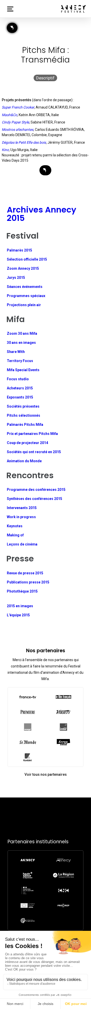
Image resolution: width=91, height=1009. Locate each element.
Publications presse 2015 (28, 582)
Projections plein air (24, 305)
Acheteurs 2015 (20, 388)
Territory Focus (20, 361)
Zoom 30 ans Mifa (22, 333)
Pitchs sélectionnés (23, 415)
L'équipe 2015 (18, 615)
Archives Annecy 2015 (41, 213)
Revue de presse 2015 (25, 573)
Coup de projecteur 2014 (27, 443)
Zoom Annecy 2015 (23, 268)
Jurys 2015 (16, 278)
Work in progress (21, 517)
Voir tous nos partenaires (46, 774)
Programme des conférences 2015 (36, 490)
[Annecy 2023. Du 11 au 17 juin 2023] (73, 9)
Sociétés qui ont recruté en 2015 (34, 452)
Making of (15, 535)
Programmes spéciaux (26, 296)
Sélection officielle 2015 (27, 259)
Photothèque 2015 (22, 591)
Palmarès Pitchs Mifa (25, 425)
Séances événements (24, 287)
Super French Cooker (18, 107)
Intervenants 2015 (22, 508)
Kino (5, 150)
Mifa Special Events (23, 370)
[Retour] (12, 28)
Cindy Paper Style (15, 122)
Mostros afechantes (17, 130)
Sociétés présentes (23, 406)
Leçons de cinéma (22, 544)
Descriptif (45, 77)
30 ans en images (21, 343)
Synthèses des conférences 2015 (34, 499)
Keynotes (14, 526)
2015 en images (20, 606)
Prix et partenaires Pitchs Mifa (32, 434)
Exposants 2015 (20, 397)
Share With (16, 352)
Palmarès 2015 (19, 250)
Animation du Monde (24, 461)
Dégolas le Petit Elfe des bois (24, 142)
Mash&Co (9, 115)
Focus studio (18, 379)
